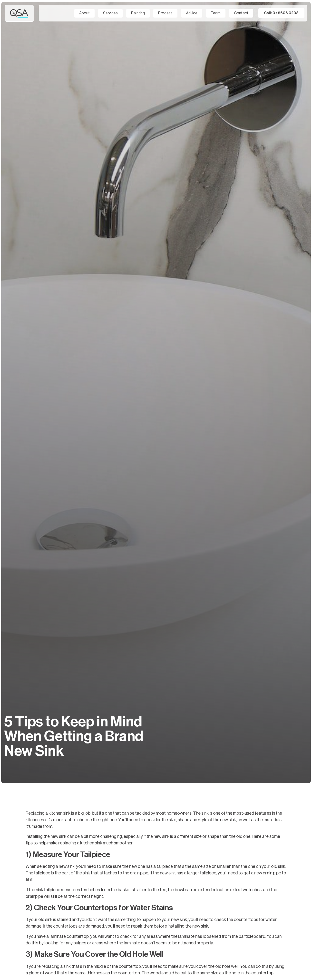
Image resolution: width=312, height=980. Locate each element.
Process (165, 13)
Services (110, 13)
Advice (191, 13)
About (84, 13)
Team (216, 13)
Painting (138, 13)
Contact (241, 13)
